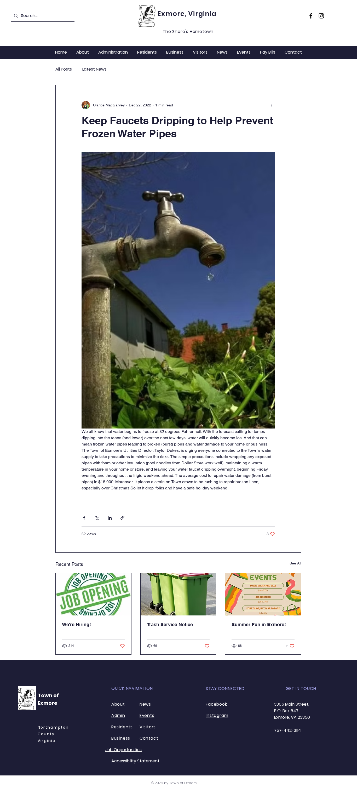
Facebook (217, 704)
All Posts (63, 69)
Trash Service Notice (170, 624)
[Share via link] (122, 517)
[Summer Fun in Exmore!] (263, 594)
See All (295, 563)
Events (147, 715)
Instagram (217, 715)
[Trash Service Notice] (178, 594)
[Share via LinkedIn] (109, 517)
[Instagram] (321, 15)
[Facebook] (310, 15)
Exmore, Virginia (186, 13)
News (145, 704)
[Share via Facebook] (84, 517)
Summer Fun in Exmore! (259, 624)
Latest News (94, 69)
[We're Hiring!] (93, 594)
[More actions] (272, 105)
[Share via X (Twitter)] (96, 517)
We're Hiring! (76, 624)
